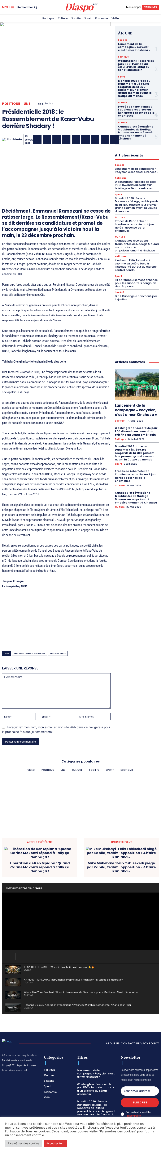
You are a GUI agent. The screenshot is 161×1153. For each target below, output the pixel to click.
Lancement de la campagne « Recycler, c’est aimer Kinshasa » (134, 47)
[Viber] (66, 139)
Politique (11, 103)
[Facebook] (37, 139)
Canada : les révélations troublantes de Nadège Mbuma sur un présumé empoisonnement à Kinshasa (135, 133)
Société (122, 40)
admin (17, 139)
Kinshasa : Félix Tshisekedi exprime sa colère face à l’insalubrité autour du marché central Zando (136, 265)
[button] (27, 7)
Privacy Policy (133, 1115)
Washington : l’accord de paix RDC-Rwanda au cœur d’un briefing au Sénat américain (136, 65)
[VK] (114, 139)
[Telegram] (95, 139)
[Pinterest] (76, 139)
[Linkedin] (85, 139)
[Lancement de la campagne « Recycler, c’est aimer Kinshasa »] (137, 384)
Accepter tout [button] (55, 1143)
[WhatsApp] (56, 139)
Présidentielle (58, 653)
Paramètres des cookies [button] (23, 1143)
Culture (122, 103)
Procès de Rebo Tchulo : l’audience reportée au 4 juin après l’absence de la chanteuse (136, 111)
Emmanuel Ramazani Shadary (29, 653)
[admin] (4, 140)
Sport (121, 77)
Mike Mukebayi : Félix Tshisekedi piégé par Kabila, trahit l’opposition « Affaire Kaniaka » (121, 867)
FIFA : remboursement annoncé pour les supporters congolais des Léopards (136, 283)
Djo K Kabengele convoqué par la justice (136, 297)
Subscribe (140, 1102)
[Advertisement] (56, 171)
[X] (47, 139)
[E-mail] (105, 139)
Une (27, 103)
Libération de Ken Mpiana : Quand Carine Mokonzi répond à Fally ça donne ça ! (40, 867)
